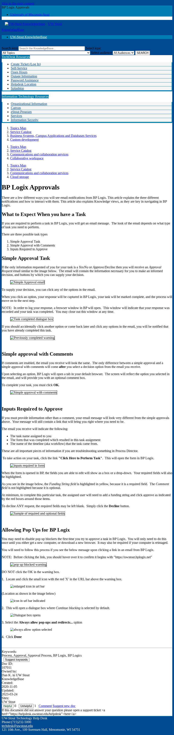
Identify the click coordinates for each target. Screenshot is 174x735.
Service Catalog (20, 132)
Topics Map (18, 128)
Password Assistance (25, 80)
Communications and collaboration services (39, 154)
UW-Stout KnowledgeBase (28, 37)
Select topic (93, 48)
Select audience (101, 52)
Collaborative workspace (27, 158)
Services (16, 116)
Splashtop (17, 88)
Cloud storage (19, 177)
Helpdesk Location (23, 84)
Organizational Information (29, 104)
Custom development (24, 139)
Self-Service (19, 68)
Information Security (24, 120)
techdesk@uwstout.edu (17, 726)
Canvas (16, 108)
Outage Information (24, 76)
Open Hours (19, 72)
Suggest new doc (64, 706)
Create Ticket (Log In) (26, 64)
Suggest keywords (16, 659)
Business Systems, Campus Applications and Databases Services (53, 136)
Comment (45, 706)
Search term (10, 48)
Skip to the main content (18, 3)
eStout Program (21, 112)
